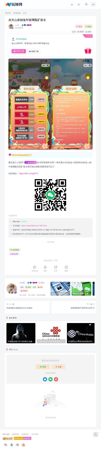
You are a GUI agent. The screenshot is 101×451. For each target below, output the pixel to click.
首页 (9, 13)
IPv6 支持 (8, 438)
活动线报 (17, 13)
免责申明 (15, 434)
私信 (89, 26)
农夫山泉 (32, 162)
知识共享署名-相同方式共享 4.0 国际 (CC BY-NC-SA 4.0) (42, 230)
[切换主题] (95, 434)
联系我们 (25, 434)
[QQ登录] (45, 379)
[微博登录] (56, 379)
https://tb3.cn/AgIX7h (28, 173)
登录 (44, 366)
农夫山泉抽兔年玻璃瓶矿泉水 (27, 20)
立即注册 (20, 51)
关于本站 (34, 434)
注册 (60, 366)
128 (41, 287)
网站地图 (6, 434)
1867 (29, 287)
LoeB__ (18, 25)
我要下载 (35, 51)
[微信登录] (50, 379)
